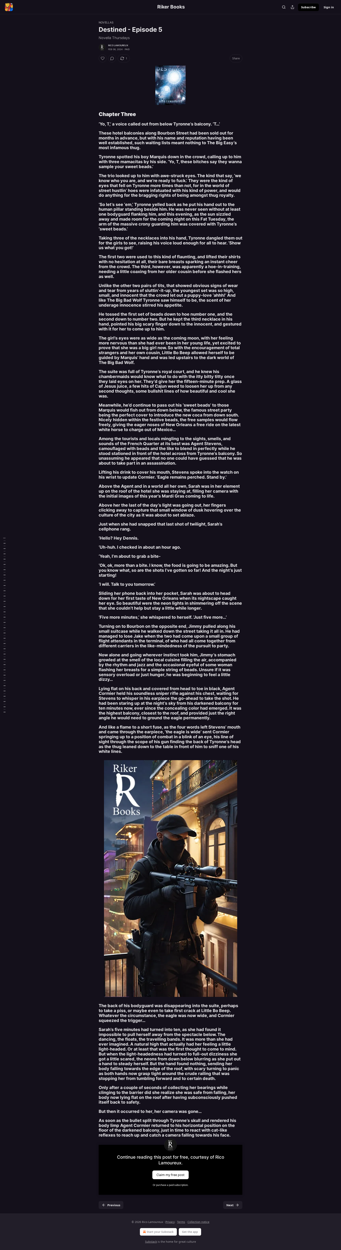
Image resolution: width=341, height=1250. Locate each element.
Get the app (190, 1232)
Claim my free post (170, 1175)
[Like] (103, 58)
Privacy (170, 1222)
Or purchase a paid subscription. (170, 1185)
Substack (151, 1241)
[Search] (284, 7)
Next (230, 1205)
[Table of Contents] (4, 624)
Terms (181, 1222)
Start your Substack (160, 1232)
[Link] (93, 114)
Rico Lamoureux (118, 45)
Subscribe (308, 7)
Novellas (106, 22)
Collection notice (198, 1222)
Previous (113, 1205)
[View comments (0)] (112, 58)
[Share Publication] (292, 7)
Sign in (329, 7)
